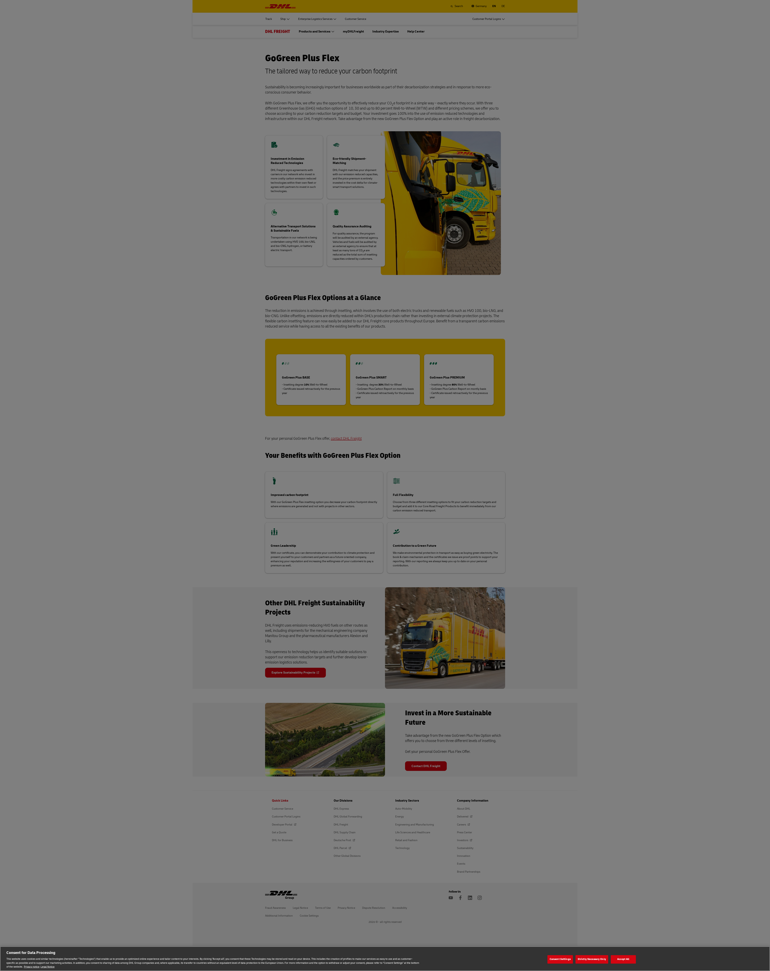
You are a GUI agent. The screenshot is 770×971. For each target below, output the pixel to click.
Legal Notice (48, 966)
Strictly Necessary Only (592, 959)
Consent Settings (560, 959)
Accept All (623, 959)
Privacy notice (32, 966)
